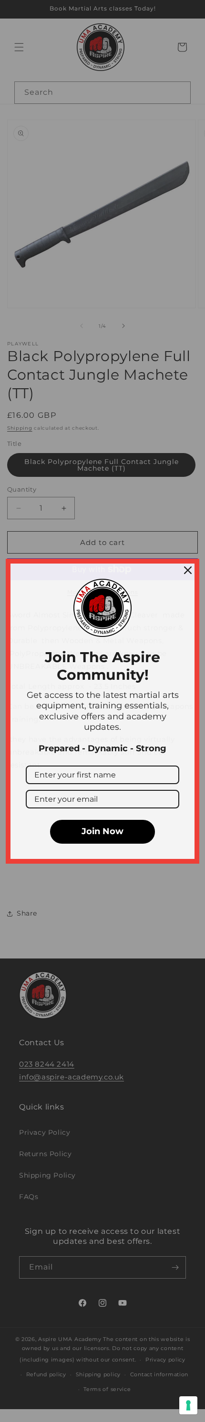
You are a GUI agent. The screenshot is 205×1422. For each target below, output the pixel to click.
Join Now (102, 831)
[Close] (187, 570)
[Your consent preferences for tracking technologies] (188, 1405)
